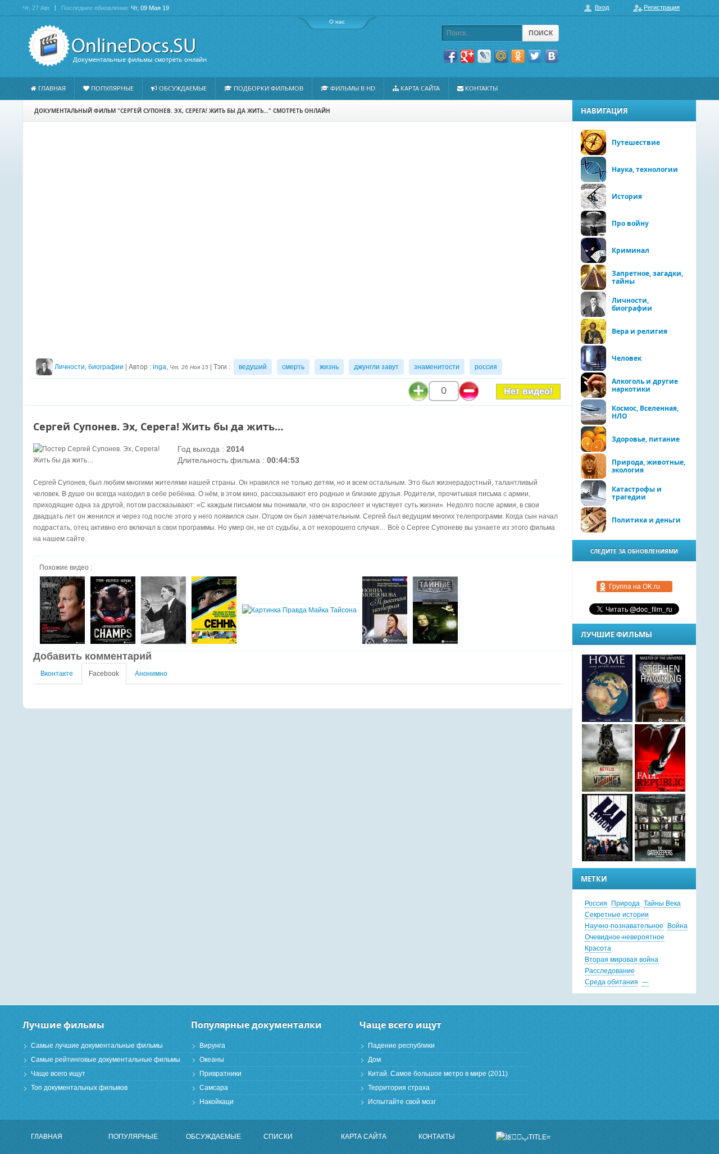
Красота (598, 948)
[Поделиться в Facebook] (450, 56)
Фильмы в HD (352, 88)
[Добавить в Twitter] (534, 56)
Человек (626, 358)
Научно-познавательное (624, 926)
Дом (374, 1060)
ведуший (253, 367)
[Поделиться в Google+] (467, 56)
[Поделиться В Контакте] (551, 56)
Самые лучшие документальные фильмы (97, 1045)
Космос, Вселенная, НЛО (645, 412)
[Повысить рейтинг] (418, 391)
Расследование (610, 971)
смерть (293, 367)
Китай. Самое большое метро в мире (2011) (438, 1074)
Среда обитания (611, 982)
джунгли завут (376, 367)
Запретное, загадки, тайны (647, 277)
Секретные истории (617, 915)
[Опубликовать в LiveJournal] (484, 56)
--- (645, 982)
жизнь (329, 367)
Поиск (541, 33)
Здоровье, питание (646, 439)
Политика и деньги (646, 520)
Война (677, 926)
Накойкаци (216, 1102)
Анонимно (151, 674)
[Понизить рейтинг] (469, 391)
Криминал (630, 250)
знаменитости (436, 367)
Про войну (630, 223)
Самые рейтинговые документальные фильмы (105, 1060)
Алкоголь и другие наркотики (645, 385)
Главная (52, 88)
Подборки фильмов (268, 88)
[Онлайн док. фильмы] (113, 46)
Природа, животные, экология (648, 466)
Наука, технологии (645, 169)
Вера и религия (639, 331)
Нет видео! (528, 391)
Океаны (211, 1060)
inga (159, 367)
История (627, 196)
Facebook (104, 674)
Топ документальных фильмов (79, 1088)
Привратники (220, 1074)
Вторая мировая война (621, 960)
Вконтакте (56, 674)
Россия (596, 903)
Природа (625, 903)
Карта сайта (420, 88)
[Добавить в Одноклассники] (518, 56)
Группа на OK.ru (634, 586)
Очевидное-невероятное (625, 937)
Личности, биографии (89, 367)
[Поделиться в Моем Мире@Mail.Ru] (501, 56)
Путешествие (636, 142)
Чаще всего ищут (58, 1074)
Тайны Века (662, 903)
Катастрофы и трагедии (637, 493)
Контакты (481, 88)
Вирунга (212, 1045)
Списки (278, 1137)
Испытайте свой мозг (402, 1102)
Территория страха (399, 1088)
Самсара (213, 1088)
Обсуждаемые (183, 88)
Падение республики (401, 1045)
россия (486, 367)
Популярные (112, 88)
